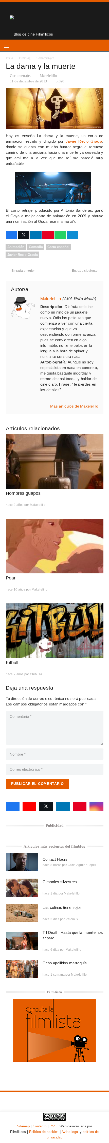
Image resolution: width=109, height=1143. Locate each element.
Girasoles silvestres (60, 882)
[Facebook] (13, 806)
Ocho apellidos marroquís (65, 963)
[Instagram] (96, 806)
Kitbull (12, 662)
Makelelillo (48, 76)
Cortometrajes (20, 76)
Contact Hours (55, 859)
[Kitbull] (54, 630)
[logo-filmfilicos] (31, 20)
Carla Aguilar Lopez (82, 865)
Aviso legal (70, 1132)
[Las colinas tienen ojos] (22, 913)
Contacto (39, 1126)
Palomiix (72, 919)
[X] (46, 806)
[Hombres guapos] (54, 461)
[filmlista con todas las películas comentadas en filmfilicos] (54, 1060)
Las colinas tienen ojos (62, 907)
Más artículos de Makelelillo (74, 406)
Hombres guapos (23, 493)
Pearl (11, 577)
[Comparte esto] (11, 235)
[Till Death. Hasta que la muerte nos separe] (22, 941)
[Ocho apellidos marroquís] (22, 969)
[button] (6, 45)
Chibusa (36, 674)
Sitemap (23, 1126)
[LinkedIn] (63, 806)
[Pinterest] (79, 806)
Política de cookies (44, 1132)
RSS (53, 1126)
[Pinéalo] (48, 235)
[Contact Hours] (22, 862)
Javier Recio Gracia (84, 141)
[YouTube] (29, 806)
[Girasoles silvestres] (22, 888)
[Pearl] (54, 546)
